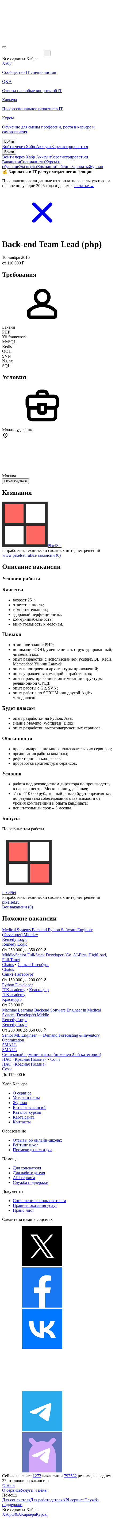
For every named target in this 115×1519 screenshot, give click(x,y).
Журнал (96, 166)
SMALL (9, 1045)
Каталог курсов (27, 1112)
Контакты (22, 1122)
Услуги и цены (26, 1098)
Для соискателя (27, 1168)
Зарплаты (80, 166)
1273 (37, 1475)
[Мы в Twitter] (42, 1265)
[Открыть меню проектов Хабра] (4, 47)
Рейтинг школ (26, 1145)
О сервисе (22, 1093)
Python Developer (17, 985)
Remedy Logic (14, 939)
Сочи (55, 1059)
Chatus (8, 964)
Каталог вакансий (29, 1107)
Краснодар (39, 989)
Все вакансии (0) (45, 555)
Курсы (42, 1514)
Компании (46, 166)
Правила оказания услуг (35, 1205)
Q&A (16, 1514)
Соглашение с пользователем (39, 1200)
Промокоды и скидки (32, 1149)
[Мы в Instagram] (42, 1388)
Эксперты (28, 166)
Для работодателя (29, 1172)
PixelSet (55, 545)
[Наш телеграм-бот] (42, 1471)
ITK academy (13, 989)
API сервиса (24, 1177)
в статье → (84, 185)
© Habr (8, 1485)
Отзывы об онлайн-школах (37, 1140)
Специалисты (32, 162)
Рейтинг (63, 166)
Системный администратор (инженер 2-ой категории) (51, 1054)
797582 (70, 1475)
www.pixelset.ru (16, 555)
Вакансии (11, 162)
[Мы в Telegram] (42, 1429)
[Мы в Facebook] (42, 1306)
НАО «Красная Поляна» (24, 1059)
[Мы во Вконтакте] (42, 1347)
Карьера (28, 1514)
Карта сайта (23, 1117)
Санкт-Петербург (33, 964)
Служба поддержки (30, 1182)
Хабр (6, 1514)
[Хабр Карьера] (23, 53)
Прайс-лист (23, 1210)
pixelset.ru (11, 902)
